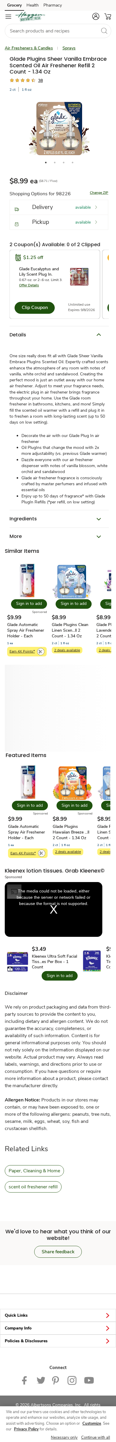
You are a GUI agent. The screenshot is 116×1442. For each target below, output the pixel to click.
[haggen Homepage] (30, 16)
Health (32, 5)
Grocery (14, 5)
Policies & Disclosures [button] (26, 1341)
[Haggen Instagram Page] (72, 1380)
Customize (91, 1423)
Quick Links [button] (16, 1315)
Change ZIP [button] (99, 192)
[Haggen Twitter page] (41, 1380)
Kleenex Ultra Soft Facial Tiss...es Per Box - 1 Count (54, 962)
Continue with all (95, 1437)
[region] (58, 1424)
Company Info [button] (18, 1328)
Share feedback (58, 1252)
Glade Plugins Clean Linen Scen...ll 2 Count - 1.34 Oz (70, 630)
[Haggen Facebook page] (25, 1380)
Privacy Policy (26, 1429)
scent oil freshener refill (33, 1187)
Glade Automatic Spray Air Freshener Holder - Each (25, 630)
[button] (96, 16)
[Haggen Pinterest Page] (56, 1380)
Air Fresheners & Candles (29, 48)
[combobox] (58, 31)
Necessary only (64, 1437)
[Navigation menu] (8, 17)
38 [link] (40, 80)
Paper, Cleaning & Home (34, 1171)
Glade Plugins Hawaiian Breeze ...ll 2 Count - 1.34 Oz (71, 832)
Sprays (69, 48)
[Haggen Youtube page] (89, 1380)
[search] (104, 30)
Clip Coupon (35, 307)
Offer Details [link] (29, 285)
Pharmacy (52, 5)
